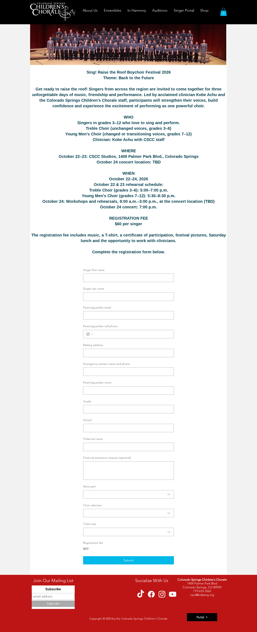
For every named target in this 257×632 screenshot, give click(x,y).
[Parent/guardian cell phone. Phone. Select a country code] (90, 334)
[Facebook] (151, 594)
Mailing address (93, 345)
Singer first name (94, 270)
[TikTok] (140, 594)
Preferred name (93, 439)
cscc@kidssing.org (202, 595)
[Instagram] (161, 594)
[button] (90, 10)
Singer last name (93, 288)
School (87, 420)
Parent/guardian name (97, 382)
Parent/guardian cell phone (100, 326)
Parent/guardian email (97, 307)
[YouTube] (172, 594)
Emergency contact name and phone (106, 364)
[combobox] (128, 494)
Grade (87, 401)
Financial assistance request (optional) (107, 458)
